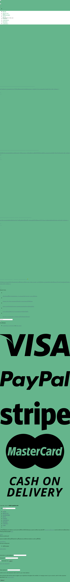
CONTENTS (6, 20)
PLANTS (5, 18)
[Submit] (0, 321)
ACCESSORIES (6, 15)
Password (2, 558)
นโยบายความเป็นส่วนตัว (49, 530)
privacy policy (11, 577)
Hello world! (18, 326)
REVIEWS (5, 22)
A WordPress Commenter (8, 326)
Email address (3, 570)
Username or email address (6, 555)
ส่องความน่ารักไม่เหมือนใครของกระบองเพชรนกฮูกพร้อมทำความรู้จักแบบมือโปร (18, 306)
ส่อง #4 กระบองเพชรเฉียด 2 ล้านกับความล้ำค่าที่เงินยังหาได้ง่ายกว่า (16, 317)
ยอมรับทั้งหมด (3, 542)
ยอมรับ (1, 534)
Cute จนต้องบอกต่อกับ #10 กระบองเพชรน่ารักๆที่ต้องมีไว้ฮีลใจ (15, 311)
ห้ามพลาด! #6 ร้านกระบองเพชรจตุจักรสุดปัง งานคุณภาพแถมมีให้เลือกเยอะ (18, 301)
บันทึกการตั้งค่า (3, 549)
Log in (10, 560)
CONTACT (5, 23)
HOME (4, 11)
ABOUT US (5, 13)
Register (2, 580)
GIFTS (4, 16)
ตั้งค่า (12, 531)
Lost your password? (5, 563)
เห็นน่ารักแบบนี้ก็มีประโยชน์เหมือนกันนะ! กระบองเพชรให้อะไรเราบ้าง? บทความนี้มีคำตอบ (20, 296)
